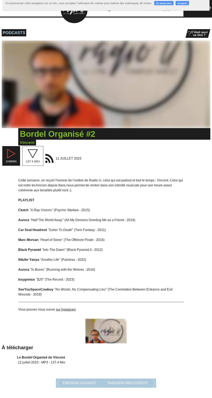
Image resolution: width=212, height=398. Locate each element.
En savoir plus (164, 3)
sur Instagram (66, 309)
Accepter (182, 3)
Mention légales (186, 381)
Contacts (171, 381)
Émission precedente (128, 363)
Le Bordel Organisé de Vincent (41, 337)
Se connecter (176, 386)
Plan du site (203, 381)
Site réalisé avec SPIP (197, 386)
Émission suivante (79, 363)
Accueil (160, 381)
